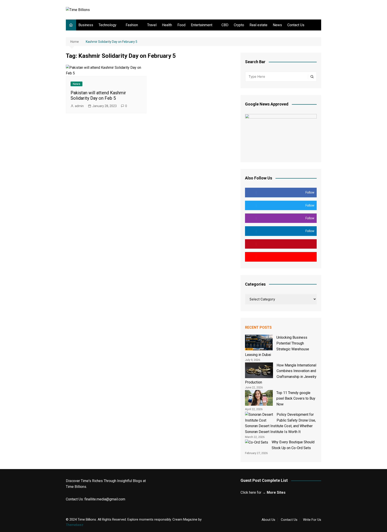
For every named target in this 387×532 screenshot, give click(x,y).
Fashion (132, 25)
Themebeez (74, 525)
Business (85, 25)
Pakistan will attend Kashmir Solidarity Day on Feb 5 (98, 95)
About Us (268, 519)
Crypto (239, 25)
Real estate (258, 25)
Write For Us (312, 519)
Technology (107, 25)
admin (79, 106)
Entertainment (201, 25)
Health (167, 25)
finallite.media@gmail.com (104, 499)
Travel (152, 25)
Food (181, 25)
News (277, 25)
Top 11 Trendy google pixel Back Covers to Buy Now (295, 398)
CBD (224, 25)
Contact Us (295, 25)
